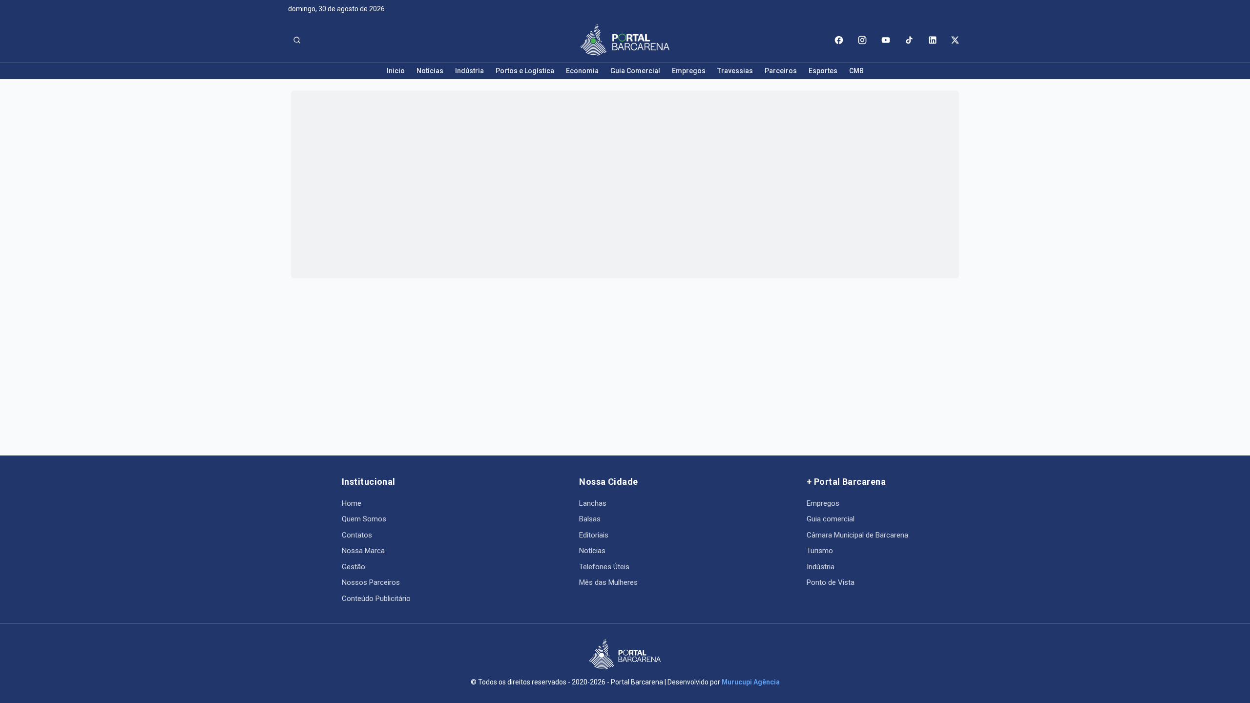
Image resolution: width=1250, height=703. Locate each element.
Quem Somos (364, 519)
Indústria (469, 71)
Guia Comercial (635, 71)
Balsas (590, 519)
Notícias (430, 71)
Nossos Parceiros (371, 582)
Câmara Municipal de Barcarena (857, 535)
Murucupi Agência (751, 682)
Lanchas (592, 503)
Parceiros (781, 71)
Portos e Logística (525, 71)
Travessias (735, 71)
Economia (582, 71)
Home (351, 503)
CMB (856, 71)
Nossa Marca (363, 550)
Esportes (823, 71)
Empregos (689, 71)
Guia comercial (830, 519)
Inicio (396, 71)
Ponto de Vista (830, 582)
